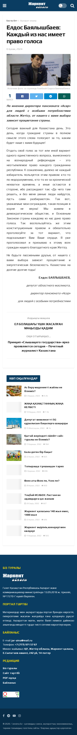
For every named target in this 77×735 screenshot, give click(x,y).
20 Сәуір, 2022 (32, 503)
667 (45, 503)
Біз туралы (10, 668)
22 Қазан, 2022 (33, 457)
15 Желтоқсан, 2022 (35, 428)
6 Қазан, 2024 (14, 49)
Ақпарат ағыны (28, 20)
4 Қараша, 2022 (33, 471)
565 (47, 536)
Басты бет (12, 20)
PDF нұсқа (9, 677)
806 (46, 471)
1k (49, 428)
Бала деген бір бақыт (38, 451)
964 (47, 444)
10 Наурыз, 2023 (33, 412)
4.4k (46, 396)
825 (45, 457)
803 (45, 486)
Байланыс (9, 682)
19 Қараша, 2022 (33, 444)
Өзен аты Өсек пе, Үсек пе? (41, 480)
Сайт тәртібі (11, 672)
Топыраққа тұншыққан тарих (44, 466)
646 (45, 520)
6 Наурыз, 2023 (33, 396)
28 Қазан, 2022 (33, 486)
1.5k (47, 412)
